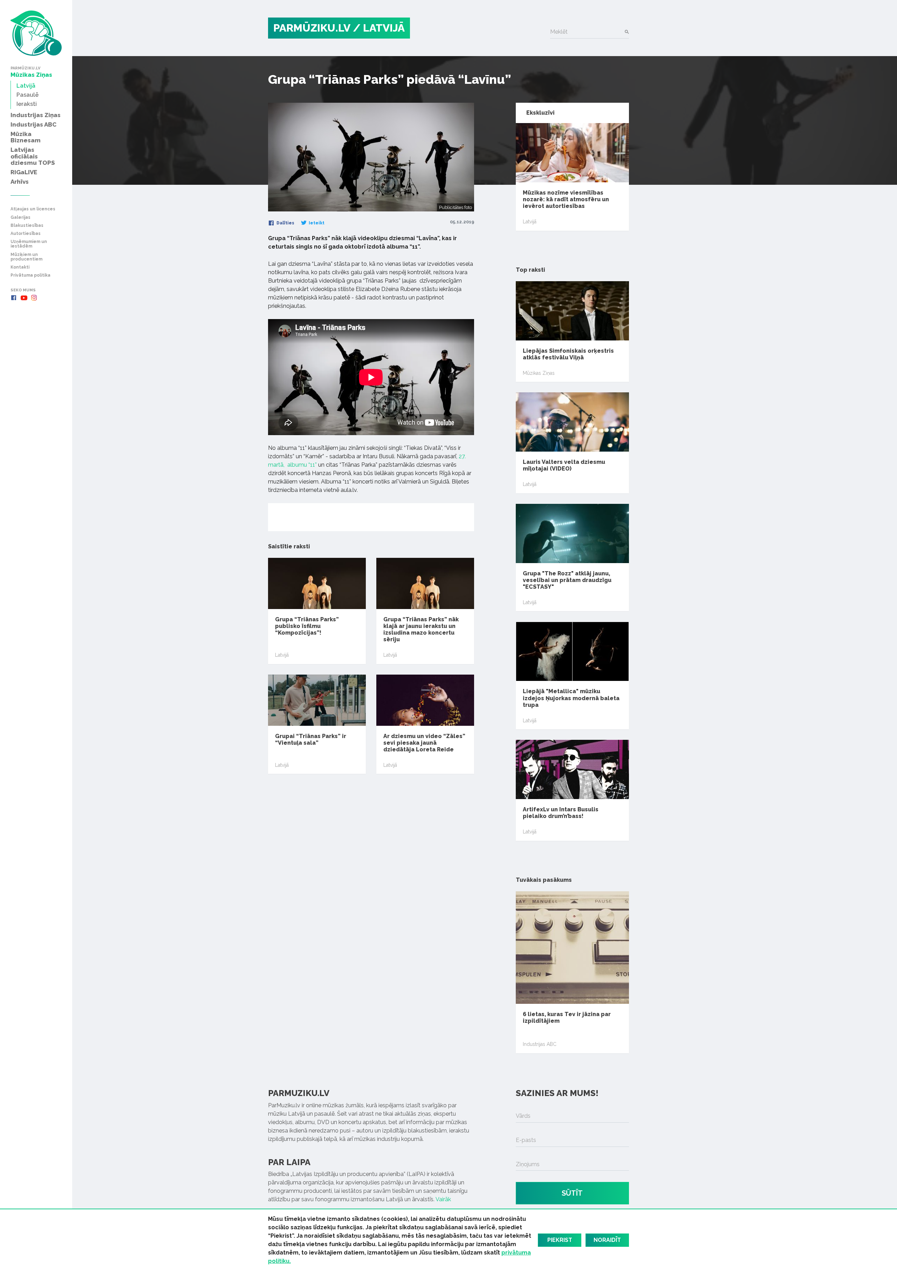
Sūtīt (572, 1193)
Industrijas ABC (539, 1044)
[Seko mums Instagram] (34, 297)
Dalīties (284, 223)
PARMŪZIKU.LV (311, 28)
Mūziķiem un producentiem (26, 257)
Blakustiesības (27, 225)
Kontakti (20, 267)
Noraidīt (607, 1240)
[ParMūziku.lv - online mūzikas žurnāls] (36, 33)
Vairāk (443, 1199)
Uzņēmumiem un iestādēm (29, 244)
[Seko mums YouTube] (23, 297)
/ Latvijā (379, 28)
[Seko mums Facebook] (14, 297)
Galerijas (20, 217)
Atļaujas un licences (33, 209)
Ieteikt (316, 223)
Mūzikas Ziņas (539, 373)
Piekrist (559, 1240)
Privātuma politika (30, 275)
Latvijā (282, 655)
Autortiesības (26, 233)
